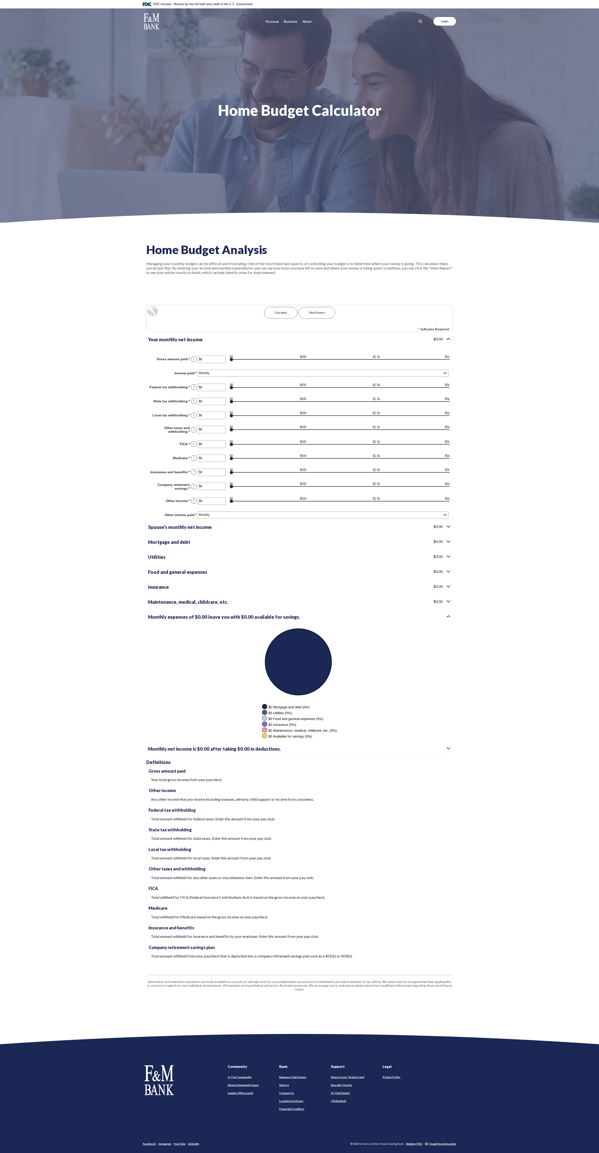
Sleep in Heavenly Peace (243, 1085)
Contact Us (286, 1093)
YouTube (180, 1144)
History (284, 1085)
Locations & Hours (291, 1101)
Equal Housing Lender (443, 1143)
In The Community (240, 1077)
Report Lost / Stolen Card (347, 1077)
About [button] (307, 21)
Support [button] (338, 1066)
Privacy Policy (391, 1077)
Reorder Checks (341, 1085)
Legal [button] (387, 1066)
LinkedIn (193, 1144)
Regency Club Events (292, 1077)
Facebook (149, 1144)
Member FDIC (414, 1143)
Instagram (164, 1144)
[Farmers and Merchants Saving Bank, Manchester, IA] (151, 21)
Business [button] (290, 21)
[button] (299, 339)
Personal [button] (272, 21)
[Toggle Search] (420, 21)
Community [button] (237, 1066)
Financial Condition (291, 1109)
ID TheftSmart (340, 1093)
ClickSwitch (338, 1101)
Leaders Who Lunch (240, 1093)
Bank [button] (283, 1066)
